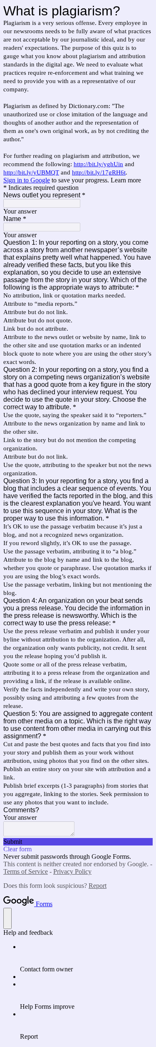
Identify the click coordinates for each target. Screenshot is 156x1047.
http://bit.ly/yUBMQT (31, 172)
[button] (78, 841)
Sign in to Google (26, 180)
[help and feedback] (7, 918)
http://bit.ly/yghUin (98, 164)
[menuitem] (86, 958)
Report (97, 885)
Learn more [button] (126, 180)
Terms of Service (25, 871)
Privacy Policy (72, 871)
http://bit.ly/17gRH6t (99, 172)
